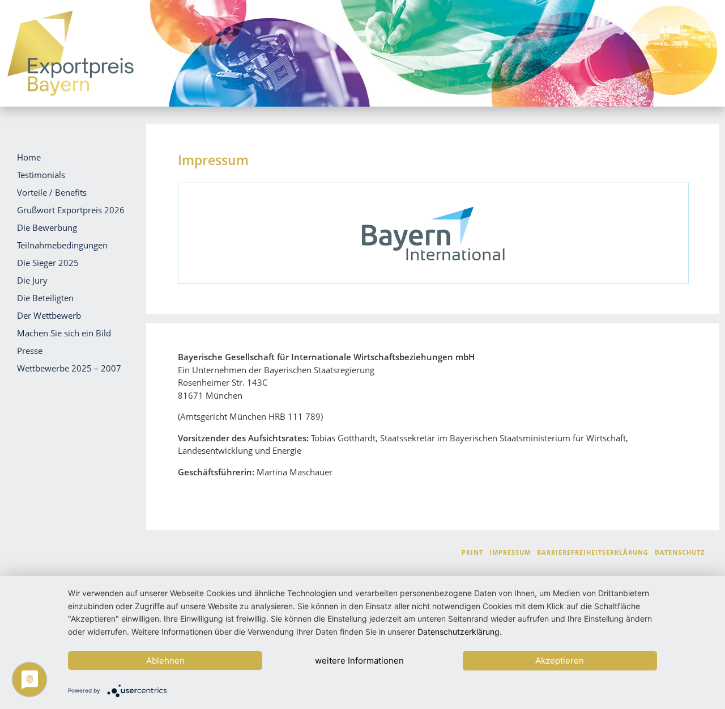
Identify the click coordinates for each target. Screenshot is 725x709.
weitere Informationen (359, 660)
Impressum (510, 552)
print (472, 552)
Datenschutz (680, 552)
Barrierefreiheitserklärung (593, 552)
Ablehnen (165, 660)
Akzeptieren (559, 660)
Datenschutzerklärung (458, 631)
